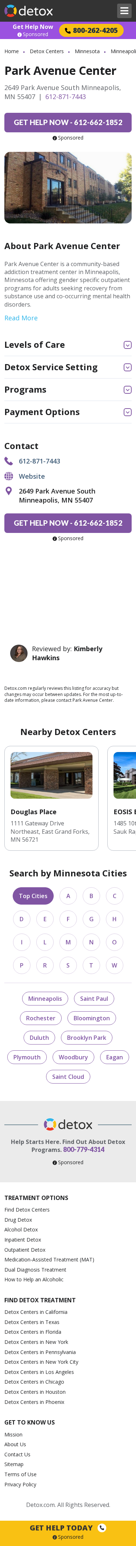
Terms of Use (20, 1474)
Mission (13, 1434)
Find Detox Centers (27, 1209)
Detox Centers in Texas (31, 1322)
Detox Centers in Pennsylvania (40, 1352)
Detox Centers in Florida (32, 1331)
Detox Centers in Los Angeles (39, 1371)
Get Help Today (62, 1528)
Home (11, 51)
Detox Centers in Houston (35, 1391)
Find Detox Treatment (40, 1300)
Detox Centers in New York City (41, 1361)
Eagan (114, 1057)
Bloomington (92, 1018)
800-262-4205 (95, 30)
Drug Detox (18, 1219)
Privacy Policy (20, 1484)
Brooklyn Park (86, 1038)
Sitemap (14, 1464)
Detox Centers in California (35, 1311)
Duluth (39, 1038)
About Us (15, 1444)
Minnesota (87, 51)
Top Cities (33, 896)
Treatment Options (36, 1198)
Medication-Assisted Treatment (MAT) (49, 1259)
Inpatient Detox (22, 1239)
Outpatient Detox (24, 1249)
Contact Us (17, 1454)
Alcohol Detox (21, 1229)
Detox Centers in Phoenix (34, 1401)
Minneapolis (45, 999)
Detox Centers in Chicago (34, 1381)
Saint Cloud (68, 1077)
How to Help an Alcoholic (33, 1279)
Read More (21, 318)
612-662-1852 (68, 122)
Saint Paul (94, 999)
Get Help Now (33, 27)
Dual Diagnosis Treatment (35, 1269)
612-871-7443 (65, 96)
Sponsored (35, 34)
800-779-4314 (83, 1149)
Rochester (40, 1018)
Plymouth (27, 1057)
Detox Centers (47, 51)
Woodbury (73, 1057)
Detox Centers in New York (36, 1341)
